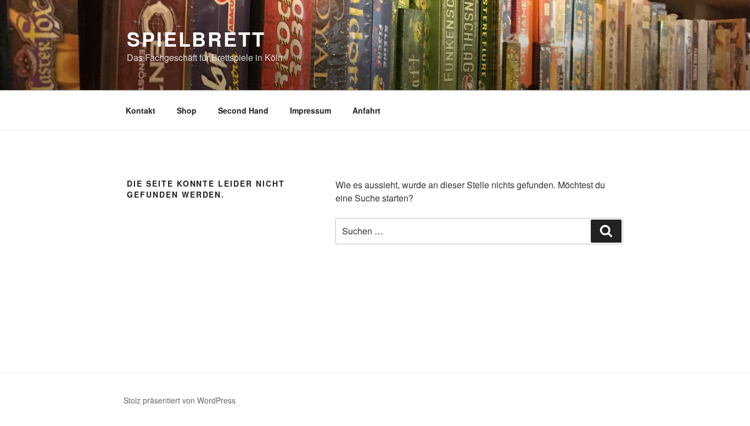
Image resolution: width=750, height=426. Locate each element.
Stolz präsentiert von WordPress (180, 400)
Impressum (310, 110)
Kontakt (140, 110)
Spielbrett (196, 38)
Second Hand (243, 110)
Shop (187, 110)
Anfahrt (366, 110)
